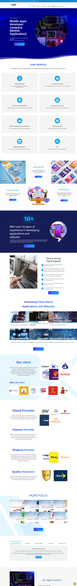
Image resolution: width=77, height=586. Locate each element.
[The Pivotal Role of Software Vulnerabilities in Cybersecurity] (24, 318)
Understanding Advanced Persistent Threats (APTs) (40, 342)
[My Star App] (53, 511)
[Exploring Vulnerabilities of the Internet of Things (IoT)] (24, 336)
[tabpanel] (38, 553)
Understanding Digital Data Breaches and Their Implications (62, 342)
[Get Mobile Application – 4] (13, 161)
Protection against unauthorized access (58, 325)
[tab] (16, 543)
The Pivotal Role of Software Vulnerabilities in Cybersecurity (23, 325)
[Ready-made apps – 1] (64, 161)
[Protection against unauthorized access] (63, 318)
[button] (10, 391)
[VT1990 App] (38, 511)
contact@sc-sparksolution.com (32, 1)
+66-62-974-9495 (14, 1)
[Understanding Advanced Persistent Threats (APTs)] (43, 336)
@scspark (22, 1)
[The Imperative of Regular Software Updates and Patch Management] (43, 318)
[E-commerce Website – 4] (38, 184)
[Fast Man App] (24, 511)
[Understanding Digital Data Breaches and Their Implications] (63, 336)
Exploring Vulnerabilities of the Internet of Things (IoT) (22, 342)
